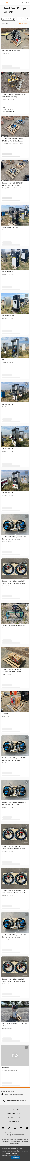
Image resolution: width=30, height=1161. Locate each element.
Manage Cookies (10, 1153)
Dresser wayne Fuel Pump (10, 227)
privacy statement (7, 1155)
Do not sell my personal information (15, 1134)
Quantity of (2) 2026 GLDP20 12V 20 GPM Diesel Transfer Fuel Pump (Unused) (13, 141)
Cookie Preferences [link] (15, 1136)
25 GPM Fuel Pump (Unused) (11, 50)
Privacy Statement (9, 1133)
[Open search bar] (22, 2)
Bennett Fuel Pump (8, 271)
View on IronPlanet (8, 112)
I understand (15, 1157)
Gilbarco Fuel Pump (8, 360)
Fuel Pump (5, 714)
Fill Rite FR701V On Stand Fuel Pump (13, 625)
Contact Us (23, 1101)
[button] (8, 19)
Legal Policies (20, 1133)
